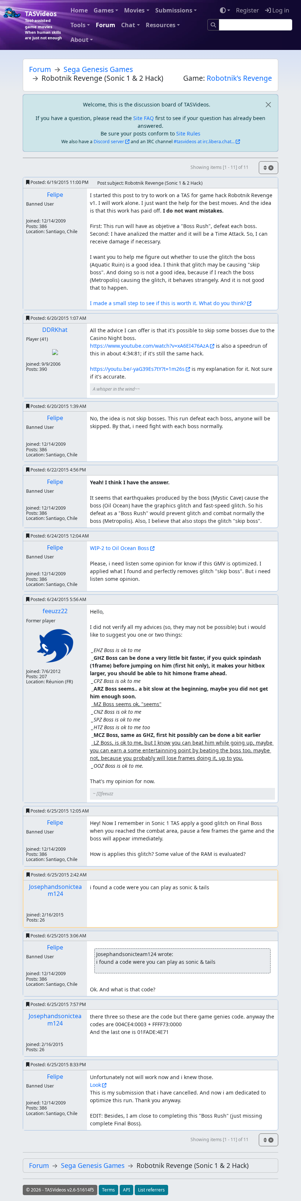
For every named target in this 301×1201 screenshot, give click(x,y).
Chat (128, 25)
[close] (268, 104)
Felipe (55, 195)
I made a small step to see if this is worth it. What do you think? (168, 303)
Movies (134, 10)
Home (79, 10)
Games (104, 10)
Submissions (173, 10)
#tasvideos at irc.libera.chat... (204, 141)
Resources (160, 25)
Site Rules (188, 133)
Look (95, 1084)
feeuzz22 (55, 611)
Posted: (58, 182)
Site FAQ (143, 118)
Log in (280, 10)
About (79, 40)
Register (247, 10)
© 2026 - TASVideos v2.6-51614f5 (60, 1190)
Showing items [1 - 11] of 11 (220, 167)
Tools (78, 25)
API (126, 1190)
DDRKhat (55, 330)
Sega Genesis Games (98, 69)
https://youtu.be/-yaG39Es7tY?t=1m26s (137, 368)
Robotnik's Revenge (239, 78)
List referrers (151, 1190)
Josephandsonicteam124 (55, 890)
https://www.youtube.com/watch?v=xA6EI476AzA (149, 345)
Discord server (109, 141)
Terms (108, 1190)
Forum (105, 25)
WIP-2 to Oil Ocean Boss (119, 548)
